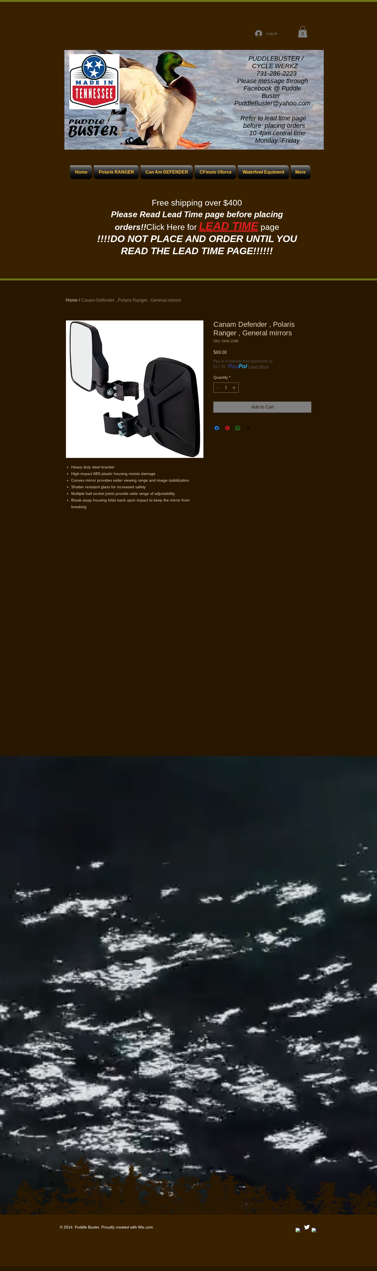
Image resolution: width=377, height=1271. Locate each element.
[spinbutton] (226, 387)
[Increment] (234, 387)
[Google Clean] (315, 1231)
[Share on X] (248, 428)
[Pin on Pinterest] (227, 428)
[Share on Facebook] (217, 428)
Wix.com (145, 1227)
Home (72, 300)
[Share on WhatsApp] (238, 428)
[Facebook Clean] (299, 1231)
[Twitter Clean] (307, 1227)
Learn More (258, 366)
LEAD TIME (228, 226)
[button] (302, 32)
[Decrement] (217, 387)
